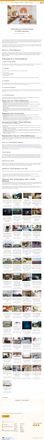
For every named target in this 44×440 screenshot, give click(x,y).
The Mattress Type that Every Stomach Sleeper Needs (36, 374)
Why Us (21, 425)
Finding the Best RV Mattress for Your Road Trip (7, 373)
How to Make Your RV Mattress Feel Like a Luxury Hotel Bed (36, 300)
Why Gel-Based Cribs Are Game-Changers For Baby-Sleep (27, 332)
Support (15, 428)
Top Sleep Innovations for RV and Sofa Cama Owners (7, 267)
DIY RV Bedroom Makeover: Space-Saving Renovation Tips (7, 251)
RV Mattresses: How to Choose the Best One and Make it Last (7, 283)
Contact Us (27, 2)
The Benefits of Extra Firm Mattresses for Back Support (17, 328)
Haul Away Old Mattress (22, 431)
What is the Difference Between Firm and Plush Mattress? (36, 345)
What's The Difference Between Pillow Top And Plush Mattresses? (26, 347)
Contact (15, 425)
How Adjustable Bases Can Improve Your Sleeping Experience (7, 330)
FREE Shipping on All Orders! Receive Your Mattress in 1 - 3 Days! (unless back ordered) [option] (22, 0)
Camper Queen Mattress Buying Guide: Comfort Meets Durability (27, 218)
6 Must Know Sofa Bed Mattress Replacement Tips (7, 300)
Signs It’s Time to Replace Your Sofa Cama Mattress (17, 234)
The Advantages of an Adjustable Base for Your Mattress (17, 374)
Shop (12, 2)
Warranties (16, 426)
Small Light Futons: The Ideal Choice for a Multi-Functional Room (27, 300)
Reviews (31, 2)
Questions (17, 2)
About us (15, 423)
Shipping (15, 429)
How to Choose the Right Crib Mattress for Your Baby (26, 374)
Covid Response (21, 427)
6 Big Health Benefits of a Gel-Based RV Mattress (17, 347)
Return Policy (22, 423)
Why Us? (21, 2)
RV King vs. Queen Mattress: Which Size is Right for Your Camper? (36, 267)
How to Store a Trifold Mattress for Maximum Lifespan (7, 202)
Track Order (16, 431)
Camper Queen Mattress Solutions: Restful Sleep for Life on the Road (36, 283)
